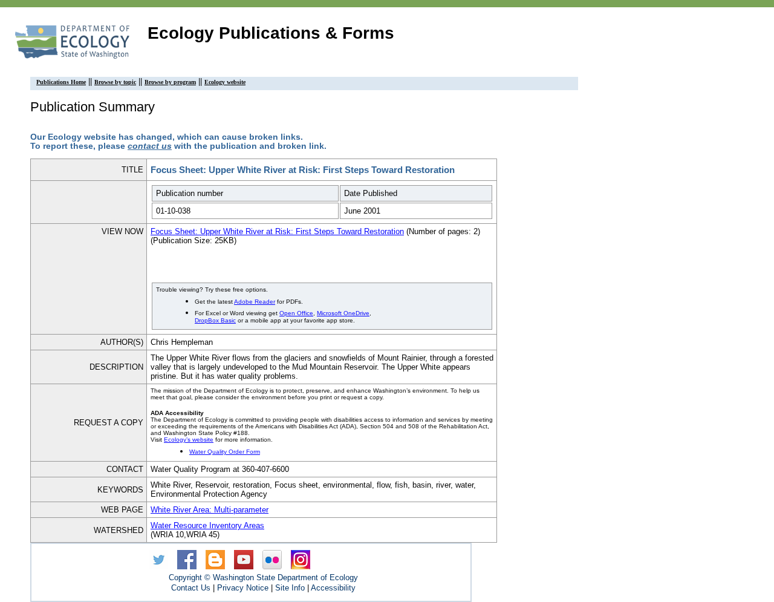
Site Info (290, 587)
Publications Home (61, 82)
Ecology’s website (188, 439)
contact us (150, 146)
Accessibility (333, 587)
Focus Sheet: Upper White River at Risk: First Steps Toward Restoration (277, 231)
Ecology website (225, 82)
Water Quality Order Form (224, 451)
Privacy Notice (242, 587)
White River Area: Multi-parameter (209, 509)
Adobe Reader (254, 301)
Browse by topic (115, 82)
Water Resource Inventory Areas (207, 525)
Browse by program (170, 82)
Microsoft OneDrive (343, 313)
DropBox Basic (215, 320)
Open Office (296, 313)
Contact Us (190, 587)
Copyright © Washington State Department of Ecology (263, 577)
